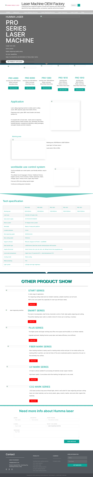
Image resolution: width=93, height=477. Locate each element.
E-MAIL (16, 423)
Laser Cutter (74, 12)
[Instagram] (12, 469)
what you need (52, 423)
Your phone (51, 417)
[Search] (79, 5)
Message (17, 430)
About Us (16, 12)
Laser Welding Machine (31, 12)
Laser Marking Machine (48, 12)
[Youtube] (9, 469)
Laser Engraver (62, 12)
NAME (15, 417)
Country (33, 417)
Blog (82, 12)
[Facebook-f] (6, 469)
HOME (8, 12)
